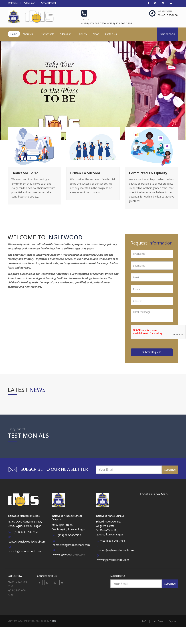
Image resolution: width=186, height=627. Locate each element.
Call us (85, 19)
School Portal (48, 3)
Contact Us (111, 34)
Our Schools (47, 34)
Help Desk (158, 621)
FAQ (144, 621)
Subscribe (170, 469)
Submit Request (151, 352)
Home (14, 34)
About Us (28, 34)
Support (173, 621)
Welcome (13, 3)
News (96, 34)
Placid (53, 620)
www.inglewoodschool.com (25, 551)
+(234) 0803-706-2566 (25, 532)
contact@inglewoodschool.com (27, 541)
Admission (29, 3)
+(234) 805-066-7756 (68, 535)
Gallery (83, 34)
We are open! (165, 11)
